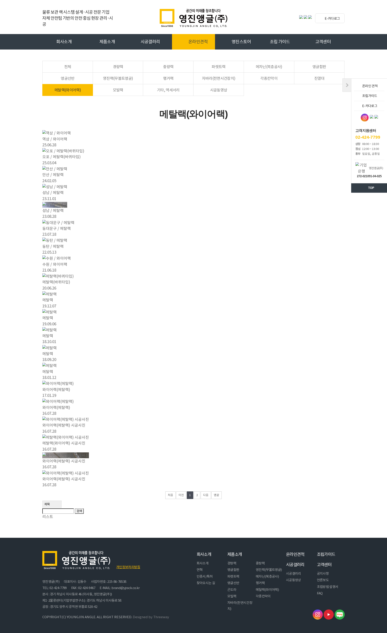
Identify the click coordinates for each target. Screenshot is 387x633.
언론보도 (323, 580)
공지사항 (323, 573)
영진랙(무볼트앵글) (118, 78)
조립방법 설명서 (327, 587)
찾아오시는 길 (206, 583)
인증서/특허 (205, 576)
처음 (170, 495)
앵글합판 (319, 66)
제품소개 (107, 41)
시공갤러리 (150, 41)
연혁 (200, 570)
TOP (371, 188)
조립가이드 (326, 554)
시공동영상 (218, 90)
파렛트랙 (218, 66)
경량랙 (118, 66)
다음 (206, 495)
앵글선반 (67, 78)
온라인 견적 (370, 86)
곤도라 (231, 590)
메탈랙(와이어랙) (67, 90)
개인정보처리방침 (128, 567)
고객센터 (323, 41)
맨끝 (216, 495)
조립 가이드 (280, 41)
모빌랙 (118, 90)
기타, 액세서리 (168, 90)
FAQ (320, 593)
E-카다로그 (332, 18)
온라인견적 (198, 41)
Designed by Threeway (151, 617)
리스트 (47, 516)
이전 (181, 495)
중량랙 (168, 66)
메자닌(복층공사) (269, 66)
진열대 (319, 78)
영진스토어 (241, 41)
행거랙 (168, 78)
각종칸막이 (268, 78)
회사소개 (64, 41)
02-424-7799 (367, 137)
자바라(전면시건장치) (218, 78)
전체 (67, 66)
